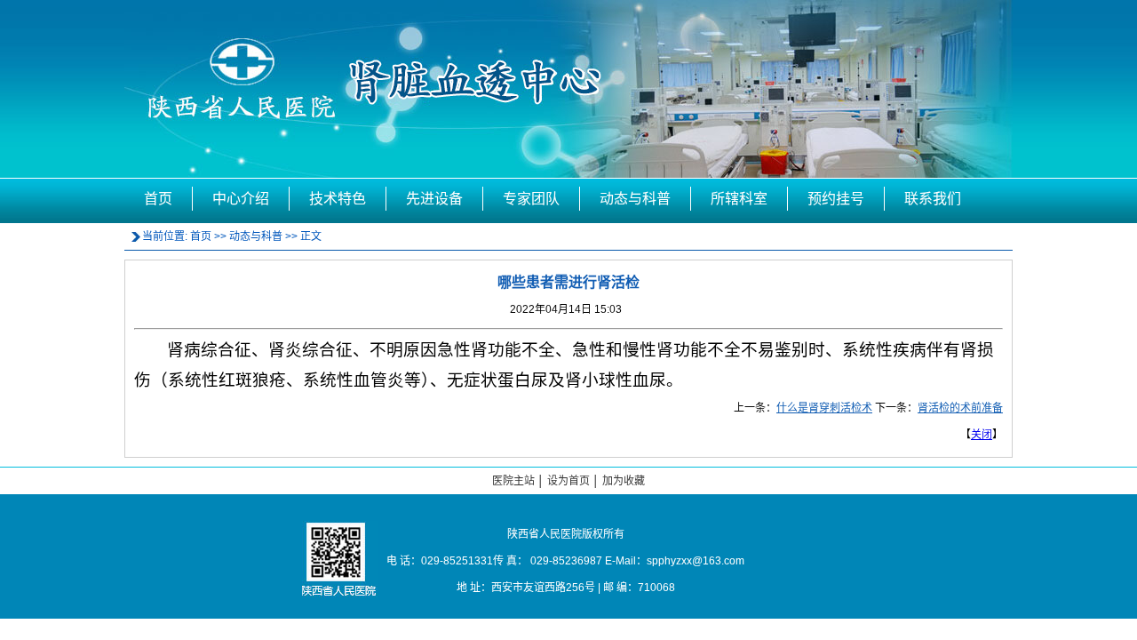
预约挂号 (835, 198)
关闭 (981, 434)
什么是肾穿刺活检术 (824, 408)
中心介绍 (240, 198)
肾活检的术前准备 (960, 408)
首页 (158, 198)
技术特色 (337, 198)
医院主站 (513, 481)
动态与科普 (635, 198)
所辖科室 (739, 198)
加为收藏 (623, 481)
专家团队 (531, 198)
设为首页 (568, 481)
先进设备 (434, 198)
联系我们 (932, 198)
